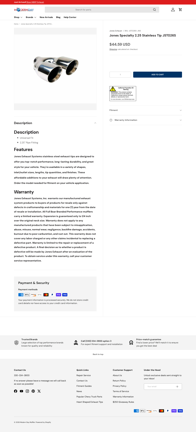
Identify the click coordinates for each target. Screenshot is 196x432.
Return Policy (119, 380)
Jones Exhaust (115, 31)
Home (16, 24)
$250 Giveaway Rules (123, 402)
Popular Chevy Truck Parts (89, 396)
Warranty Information (123, 396)
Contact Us (82, 380)
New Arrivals (46, 17)
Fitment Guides (84, 386)
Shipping (113, 49)
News (79, 391)
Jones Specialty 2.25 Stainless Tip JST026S (37, 24)
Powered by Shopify (43, 422)
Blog (58, 17)
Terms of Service (121, 391)
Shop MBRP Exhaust (35, 2)
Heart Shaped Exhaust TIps (90, 402)
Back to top (98, 354)
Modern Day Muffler (27, 422)
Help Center (70, 17)
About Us (117, 375)
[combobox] (102, 10)
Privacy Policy (119, 386)
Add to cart (157, 74)
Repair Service (84, 375)
